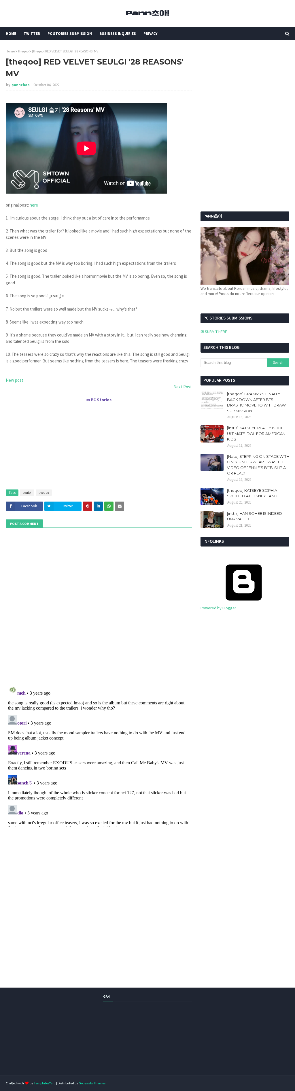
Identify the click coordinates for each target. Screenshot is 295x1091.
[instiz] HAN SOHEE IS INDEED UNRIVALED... (254, 516)
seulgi (27, 492)
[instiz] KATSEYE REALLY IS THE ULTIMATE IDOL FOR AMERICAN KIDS (256, 433)
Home (10, 51)
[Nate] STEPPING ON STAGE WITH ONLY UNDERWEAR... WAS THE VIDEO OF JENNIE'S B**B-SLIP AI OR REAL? (258, 465)
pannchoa (21, 84)
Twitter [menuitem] (32, 33)
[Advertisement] (99, 443)
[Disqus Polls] (99, 606)
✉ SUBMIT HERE (214, 331)
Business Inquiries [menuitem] (117, 33)
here (34, 205)
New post (14, 380)
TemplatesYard (45, 1083)
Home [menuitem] (11, 33)
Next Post (182, 386)
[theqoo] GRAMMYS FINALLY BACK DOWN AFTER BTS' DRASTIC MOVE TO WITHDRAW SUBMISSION (256, 402)
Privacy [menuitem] (150, 33)
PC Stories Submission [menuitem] (70, 33)
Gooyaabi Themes (92, 1083)
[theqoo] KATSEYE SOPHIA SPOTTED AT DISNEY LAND (252, 493)
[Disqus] (99, 755)
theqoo (23, 51)
